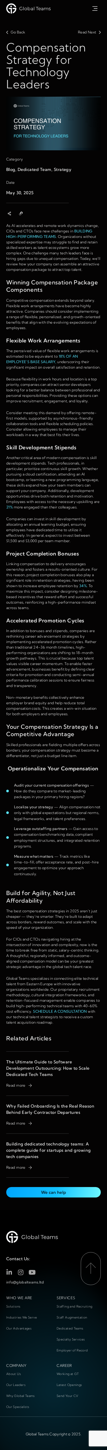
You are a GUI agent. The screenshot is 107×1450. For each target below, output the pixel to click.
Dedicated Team (34, 169)
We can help (53, 1192)
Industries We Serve (21, 1317)
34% (83, 585)
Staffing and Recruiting (74, 1306)
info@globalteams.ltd (25, 1282)
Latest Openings (69, 1385)
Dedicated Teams (70, 1328)
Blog (10, 169)
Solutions (13, 1306)
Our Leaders (15, 1385)
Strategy (63, 169)
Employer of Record (72, 1350)
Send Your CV (67, 1396)
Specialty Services (71, 1339)
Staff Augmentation (72, 1317)
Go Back (18, 32)
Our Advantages (18, 1328)
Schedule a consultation (60, 1011)
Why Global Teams (20, 1396)
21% (9, 507)
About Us (13, 1374)
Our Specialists (17, 1407)
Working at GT (68, 1374)
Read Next (87, 32)
